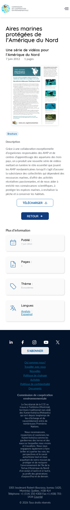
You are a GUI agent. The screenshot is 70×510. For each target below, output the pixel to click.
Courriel (38, 496)
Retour (32, 216)
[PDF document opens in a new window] (35, 96)
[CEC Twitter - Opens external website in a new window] (57, 343)
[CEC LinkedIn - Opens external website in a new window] (11, 343)
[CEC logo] (14, 9)
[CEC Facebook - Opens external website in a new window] (22, 343)
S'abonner (35, 351)
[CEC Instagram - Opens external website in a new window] (34, 343)
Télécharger (33, 203)
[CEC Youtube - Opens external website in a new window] (46, 343)
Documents (35, 388)
